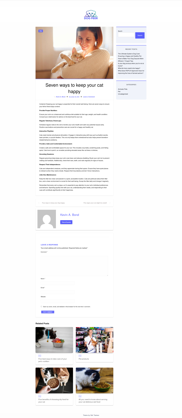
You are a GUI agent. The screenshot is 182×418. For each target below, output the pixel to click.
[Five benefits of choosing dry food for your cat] (54, 380)
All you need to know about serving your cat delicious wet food (93, 400)
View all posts (66, 222)
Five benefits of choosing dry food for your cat (53, 400)
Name (43, 279)
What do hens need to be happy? (129, 68)
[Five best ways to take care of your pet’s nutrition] (54, 340)
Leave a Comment (89, 97)
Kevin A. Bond (60, 97)
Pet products (84, 358)
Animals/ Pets (122, 89)
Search (120, 31)
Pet (41, 31)
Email (43, 288)
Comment (44, 252)
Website (43, 297)
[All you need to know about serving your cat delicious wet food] (94, 380)
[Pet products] (94, 340)
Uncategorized (123, 94)
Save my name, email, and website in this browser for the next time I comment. (66, 307)
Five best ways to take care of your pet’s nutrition (52, 360)
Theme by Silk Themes (91, 415)
